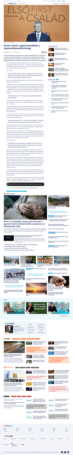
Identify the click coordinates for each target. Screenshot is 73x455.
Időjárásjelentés (32, 438)
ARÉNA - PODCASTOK (64, 3)
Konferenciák (30, 338)
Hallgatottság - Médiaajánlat (17, 452)
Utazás (28, 367)
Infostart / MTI (7, 52)
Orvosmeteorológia (43, 438)
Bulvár (42, 428)
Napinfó (42, 431)
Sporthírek (52, 438)
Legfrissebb (55, 428)
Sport (19, 396)
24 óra (20, 3)
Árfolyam (23, 338)
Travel (23, 396)
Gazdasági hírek (60, 438)
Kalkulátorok (35, 367)
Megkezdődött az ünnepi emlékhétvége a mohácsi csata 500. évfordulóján (21, 244)
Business (14, 396)
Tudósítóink (30, 428)
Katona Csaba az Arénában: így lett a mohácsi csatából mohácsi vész (19, 250)
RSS (51, 452)
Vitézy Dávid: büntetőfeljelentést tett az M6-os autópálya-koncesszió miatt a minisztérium (27, 265)
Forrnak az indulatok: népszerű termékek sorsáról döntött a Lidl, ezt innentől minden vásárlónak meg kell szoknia (13, 384)
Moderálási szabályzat (41, 452)
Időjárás (66, 431)
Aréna (68, 438)
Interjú (29, 429)
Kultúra (17, 429)
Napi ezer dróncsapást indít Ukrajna (56, 228)
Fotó (66, 428)
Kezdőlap (8, 188)
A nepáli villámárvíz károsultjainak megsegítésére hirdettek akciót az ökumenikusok (55, 293)
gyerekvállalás (23, 191)
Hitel (17, 367)
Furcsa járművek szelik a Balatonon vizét (35, 294)
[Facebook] (65, 452)
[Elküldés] (46, 52)
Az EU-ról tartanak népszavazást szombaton (60, 265)
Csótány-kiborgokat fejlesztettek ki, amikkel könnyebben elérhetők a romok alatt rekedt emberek (13, 291)
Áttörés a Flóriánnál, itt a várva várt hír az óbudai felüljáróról (10, 265)
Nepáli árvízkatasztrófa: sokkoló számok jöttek (57, 207)
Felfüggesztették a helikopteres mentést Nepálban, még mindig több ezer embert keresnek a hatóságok (13, 355)
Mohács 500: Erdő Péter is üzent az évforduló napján (16, 248)
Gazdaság (5, 431)
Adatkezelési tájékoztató (32, 452)
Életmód (29, 431)
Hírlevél (66, 429)
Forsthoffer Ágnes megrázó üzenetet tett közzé (15, 246)
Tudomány (18, 428)
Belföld (12, 188)
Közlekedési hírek (23, 438)
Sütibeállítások (55, 452)
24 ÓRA (57, 79)
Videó (54, 431)
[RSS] (62, 452)
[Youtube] (68, 452)
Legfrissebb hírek (13, 438)
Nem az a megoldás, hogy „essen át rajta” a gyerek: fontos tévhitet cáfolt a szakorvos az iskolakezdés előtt (24, 224)
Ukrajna (23, 3)
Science (29, 396)
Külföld (5, 429)
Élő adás (30, 324)
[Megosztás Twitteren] (44, 52)
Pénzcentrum (16, 338)
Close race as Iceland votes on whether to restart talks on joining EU (58, 417)
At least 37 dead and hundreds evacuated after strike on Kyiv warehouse (35, 407)
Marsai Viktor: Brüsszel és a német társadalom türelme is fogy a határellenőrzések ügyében (13, 281)
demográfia (16, 191)
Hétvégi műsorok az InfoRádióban (60, 273)
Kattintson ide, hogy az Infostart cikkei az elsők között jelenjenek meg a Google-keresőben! (26, 184)
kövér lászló (9, 191)
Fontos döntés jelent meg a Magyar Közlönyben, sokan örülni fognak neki (44, 265)
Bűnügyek (42, 429)
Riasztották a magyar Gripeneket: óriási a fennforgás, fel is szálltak (36, 378)
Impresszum (25, 452)
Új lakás (37, 338)
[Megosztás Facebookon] (42, 52)
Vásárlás (22, 367)
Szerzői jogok (48, 452)
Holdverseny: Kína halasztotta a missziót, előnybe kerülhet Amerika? (56, 289)
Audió (54, 429)
